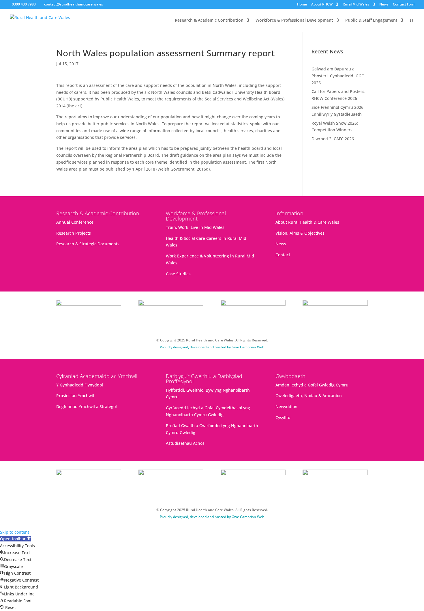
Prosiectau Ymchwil (75, 395)
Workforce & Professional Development (294, 20)
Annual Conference (74, 222)
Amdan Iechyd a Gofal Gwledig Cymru (311, 385)
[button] (15, 538)
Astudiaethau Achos (185, 443)
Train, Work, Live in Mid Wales (195, 227)
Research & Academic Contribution (209, 20)
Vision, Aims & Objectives (299, 233)
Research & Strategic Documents (87, 243)
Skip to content (14, 532)
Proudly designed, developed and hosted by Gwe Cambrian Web (212, 347)
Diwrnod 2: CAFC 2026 (333, 138)
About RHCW (322, 5)
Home (302, 5)
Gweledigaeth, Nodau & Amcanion (308, 395)
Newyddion (286, 406)
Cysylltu (282, 417)
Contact (282, 254)
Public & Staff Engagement (371, 20)
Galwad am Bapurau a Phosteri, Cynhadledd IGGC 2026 (338, 75)
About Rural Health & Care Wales (307, 222)
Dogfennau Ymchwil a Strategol (86, 406)
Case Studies (178, 273)
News (384, 5)
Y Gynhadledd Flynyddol (79, 385)
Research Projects (73, 233)
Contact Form (404, 5)
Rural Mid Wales (356, 5)
